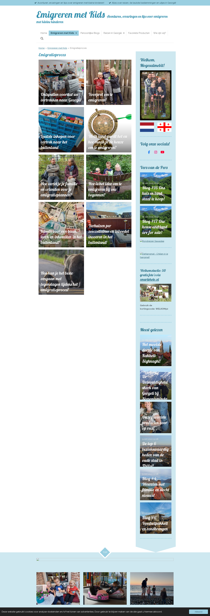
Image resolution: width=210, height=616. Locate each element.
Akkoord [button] (198, 612)
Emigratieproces (78, 48)
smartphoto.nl (149, 279)
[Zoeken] (42, 38)
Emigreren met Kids (57, 48)
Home (42, 48)
